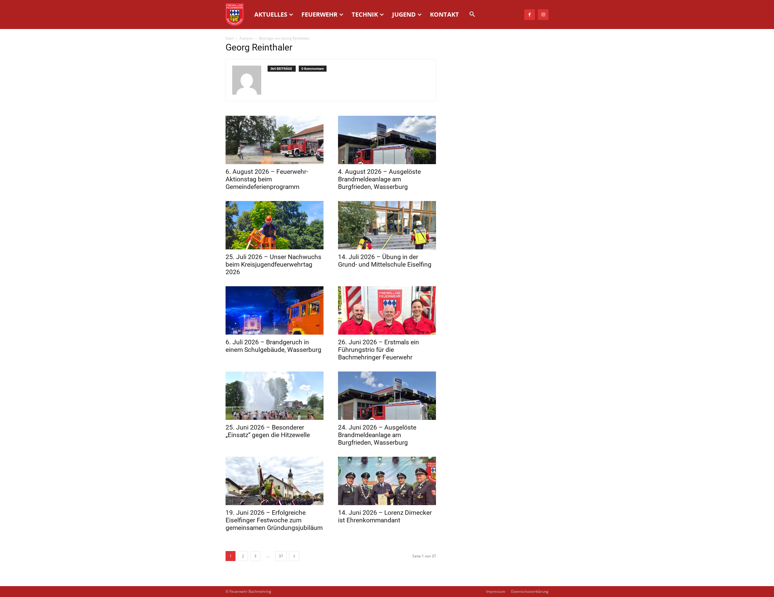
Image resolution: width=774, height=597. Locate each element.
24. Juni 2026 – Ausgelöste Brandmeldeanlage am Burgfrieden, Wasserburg (377, 435)
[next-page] (294, 556)
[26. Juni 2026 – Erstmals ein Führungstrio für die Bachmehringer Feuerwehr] (387, 310)
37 (281, 556)
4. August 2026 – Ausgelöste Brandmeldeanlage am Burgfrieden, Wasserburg (379, 179)
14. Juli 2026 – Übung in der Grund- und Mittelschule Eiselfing (384, 260)
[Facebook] (529, 14)
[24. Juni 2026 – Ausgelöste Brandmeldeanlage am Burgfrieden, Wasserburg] (387, 396)
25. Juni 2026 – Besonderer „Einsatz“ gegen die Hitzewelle (268, 431)
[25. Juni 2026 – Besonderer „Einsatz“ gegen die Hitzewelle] (275, 396)
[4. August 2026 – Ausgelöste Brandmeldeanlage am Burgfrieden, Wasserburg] (387, 140)
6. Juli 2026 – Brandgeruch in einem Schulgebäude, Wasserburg (273, 346)
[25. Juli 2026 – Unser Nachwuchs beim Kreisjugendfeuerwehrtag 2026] (275, 225)
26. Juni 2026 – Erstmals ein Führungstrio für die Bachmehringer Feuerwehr (378, 350)
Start (230, 38)
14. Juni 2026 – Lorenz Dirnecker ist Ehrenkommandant (385, 516)
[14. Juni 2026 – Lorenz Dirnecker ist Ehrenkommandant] (387, 481)
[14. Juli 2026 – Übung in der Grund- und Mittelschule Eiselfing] (387, 225)
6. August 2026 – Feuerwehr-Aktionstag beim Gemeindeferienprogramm (267, 179)
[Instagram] (543, 14)
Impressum (495, 591)
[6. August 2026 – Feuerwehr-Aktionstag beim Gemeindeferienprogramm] (275, 140)
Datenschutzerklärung (529, 591)
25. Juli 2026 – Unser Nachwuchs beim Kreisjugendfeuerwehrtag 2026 (273, 264)
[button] (472, 14)
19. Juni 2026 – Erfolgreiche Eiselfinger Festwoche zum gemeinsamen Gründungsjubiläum (274, 520)
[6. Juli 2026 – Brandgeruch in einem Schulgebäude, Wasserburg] (275, 310)
